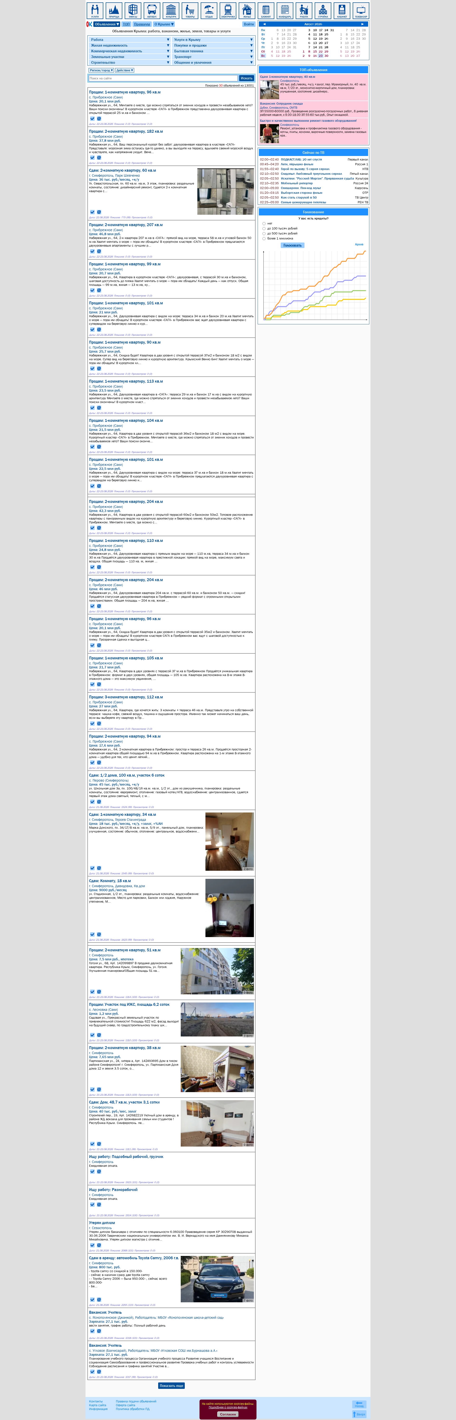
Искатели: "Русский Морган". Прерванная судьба (307, 178)
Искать (246, 78)
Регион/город (101, 70)
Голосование (313, 212)
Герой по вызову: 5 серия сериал (294, 169)
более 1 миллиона (280, 238)
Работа (97, 39)
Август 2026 (313, 24)
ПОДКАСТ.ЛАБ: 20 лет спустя (291, 159)
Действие (125, 70)
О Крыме (164, 24)
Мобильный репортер (286, 183)
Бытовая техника (188, 51)
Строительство (103, 62)
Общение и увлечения (192, 62)
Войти (249, 24)
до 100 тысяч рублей (282, 228)
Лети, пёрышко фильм (286, 164)
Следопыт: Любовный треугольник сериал (301, 173)
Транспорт (182, 56)
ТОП (126, 24)
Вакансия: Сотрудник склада (281, 103)
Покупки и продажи (190, 45)
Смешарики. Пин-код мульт (290, 188)
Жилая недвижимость (109, 45)
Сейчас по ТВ (313, 152)
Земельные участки (107, 56)
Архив (359, 244)
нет (269, 223)
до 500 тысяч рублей (282, 233)
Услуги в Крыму (187, 39)
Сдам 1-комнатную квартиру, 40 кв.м (287, 76)
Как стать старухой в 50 (288, 197)
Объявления (107, 24)
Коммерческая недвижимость (116, 51)
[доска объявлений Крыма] (89, 24)
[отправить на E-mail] (99, 119)
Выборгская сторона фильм (291, 193)
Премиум (142, 24)
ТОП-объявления (313, 70)
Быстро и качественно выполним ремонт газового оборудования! (308, 120)
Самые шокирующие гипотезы (293, 202)
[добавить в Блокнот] (92, 119)
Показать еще (171, 1385)
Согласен (228, 1414)
